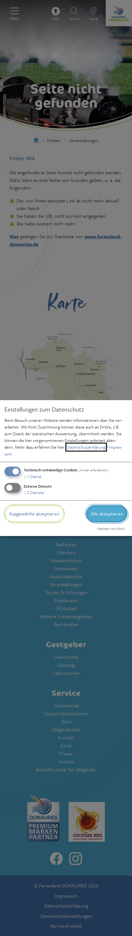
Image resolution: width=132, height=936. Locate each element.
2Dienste (34, 492)
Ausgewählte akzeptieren (34, 513)
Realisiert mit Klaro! (111, 528)
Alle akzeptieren (107, 513)
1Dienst (33, 476)
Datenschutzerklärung (86, 447)
